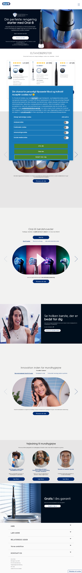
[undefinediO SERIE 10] (9, 72)
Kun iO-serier (26, 241)
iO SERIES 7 (40, 65)
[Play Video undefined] (41, 259)
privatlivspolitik (26, 112)
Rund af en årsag (37, 241)
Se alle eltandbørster (48, 327)
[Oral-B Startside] (6, 3)
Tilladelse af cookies (75, 571)
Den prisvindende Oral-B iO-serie (24, 373)
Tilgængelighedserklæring (16, 564)
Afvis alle (41, 146)
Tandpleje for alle (40, 373)
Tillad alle (41, 151)
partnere (34, 98)
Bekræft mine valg (41, 157)
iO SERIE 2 (63, 65)
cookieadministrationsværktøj (31, 108)
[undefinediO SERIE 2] (56, 75)
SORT (44, 70)
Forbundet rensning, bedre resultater (57, 373)
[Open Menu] (79, 5)
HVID (39, 70)
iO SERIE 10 (16, 65)
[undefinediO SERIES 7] (33, 73)
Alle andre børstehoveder (52, 241)
